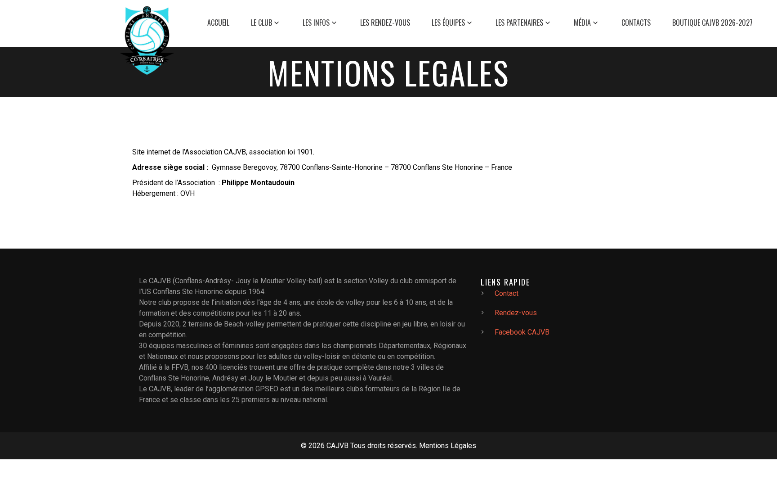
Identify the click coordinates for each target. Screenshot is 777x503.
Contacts (636, 22)
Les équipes (448, 22)
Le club (261, 22)
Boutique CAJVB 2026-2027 (712, 22)
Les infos (316, 22)
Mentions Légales (447, 445)
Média (582, 22)
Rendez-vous (516, 312)
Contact (506, 293)
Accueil (218, 22)
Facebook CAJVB (522, 332)
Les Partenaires (519, 22)
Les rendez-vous (385, 22)
